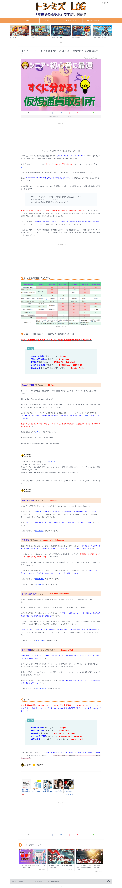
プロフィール (51, 21)
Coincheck (37, 512)
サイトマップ (73, 21)
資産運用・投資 (23, 881)
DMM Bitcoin (40, 640)
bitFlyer (87, 415)
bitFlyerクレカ (50, 462)
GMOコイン (39, 579)
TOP (29, 21)
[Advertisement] (61, 137)
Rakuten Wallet (40, 688)
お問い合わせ (94, 21)
